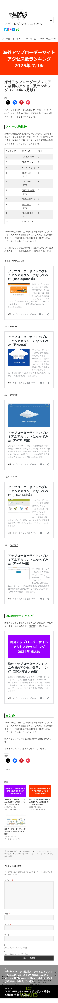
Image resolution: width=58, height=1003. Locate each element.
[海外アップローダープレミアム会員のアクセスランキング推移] (15, 820)
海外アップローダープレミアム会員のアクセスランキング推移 (14, 831)
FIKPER (25, 162)
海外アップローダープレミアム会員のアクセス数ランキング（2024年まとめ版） (14, 802)
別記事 (32, 626)
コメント (8, 880)
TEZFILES (26, 173)
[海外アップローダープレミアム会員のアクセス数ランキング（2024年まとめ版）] (15, 791)
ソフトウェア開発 (48, 39)
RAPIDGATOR (28, 157)
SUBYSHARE (28, 190)
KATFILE (26, 167)
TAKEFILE (26, 204)
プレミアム (36, 854)
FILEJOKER (27, 213)
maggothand (26, 851)
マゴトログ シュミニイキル (23, 24)
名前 (7, 913)
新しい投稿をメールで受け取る (16, 954)
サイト (6, 935)
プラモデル (31, 39)
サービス (7, 854)
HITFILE (25, 222)
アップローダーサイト (12, 39)
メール (8, 924)
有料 (10, 856)
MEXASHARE (28, 199)
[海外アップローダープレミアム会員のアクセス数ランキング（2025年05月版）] (40, 791)
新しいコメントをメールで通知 (16, 948)
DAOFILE (26, 181)
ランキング (45, 854)
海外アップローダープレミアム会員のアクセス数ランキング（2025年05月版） (39, 802)
